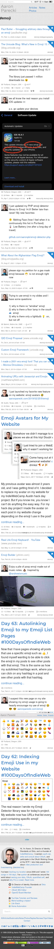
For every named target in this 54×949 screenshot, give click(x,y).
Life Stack (15, 903)
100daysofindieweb (35, 691)
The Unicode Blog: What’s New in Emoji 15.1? (25, 44)
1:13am (45, 1)
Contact (27, 920)
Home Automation (18, 906)
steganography (47, 37)
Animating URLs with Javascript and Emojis (24, 376)
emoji (37, 37)
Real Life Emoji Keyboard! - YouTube (20, 540)
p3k (30, 532)
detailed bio (18, 867)
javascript (45, 384)
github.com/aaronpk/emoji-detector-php (29, 237)
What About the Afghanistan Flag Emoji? (22, 255)
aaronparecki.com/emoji (30, 708)
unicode (50, 91)
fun (51, 384)
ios (52, 198)
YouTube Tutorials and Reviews (24, 898)
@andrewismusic (18, 573)
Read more (29, 879)
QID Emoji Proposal (11, 338)
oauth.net (47, 853)
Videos (50, 918)
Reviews (39, 918)
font (42, 369)
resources (49, 369)
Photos (32, 10)
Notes (42, 7)
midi (51, 615)
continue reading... (12, 522)
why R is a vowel (17, 879)
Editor (23, 890)
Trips (45, 918)
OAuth (29, 877)
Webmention (27, 934)
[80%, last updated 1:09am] (51, 2)
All (2, 918)
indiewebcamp (38, 532)
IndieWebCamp (26, 853)
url (39, 384)
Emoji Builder (8, 555)
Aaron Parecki (8, 8)
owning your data (18, 877)
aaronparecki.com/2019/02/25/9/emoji (29, 398)
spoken (24, 874)
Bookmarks (14, 918)
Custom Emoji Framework (15, 349)
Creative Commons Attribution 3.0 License (30, 939)
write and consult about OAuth (32, 856)
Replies (33, 918)
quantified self (38, 877)
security (40, 198)
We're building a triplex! (21, 900)
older (27, 839)
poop (46, 615)
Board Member (25, 892)
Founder (28, 887)
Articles (33, 7)
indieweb (49, 532)
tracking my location (17, 871)
